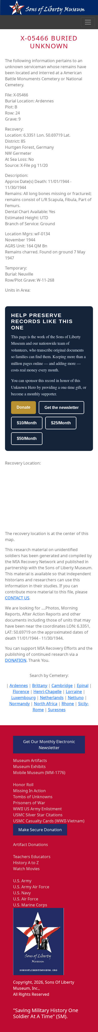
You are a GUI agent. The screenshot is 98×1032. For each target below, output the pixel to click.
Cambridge (62, 685)
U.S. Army (22, 881)
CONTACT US (17, 598)
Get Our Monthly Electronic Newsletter (49, 744)
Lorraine (74, 691)
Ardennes (19, 685)
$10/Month (27, 423)
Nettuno (76, 697)
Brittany (39, 685)
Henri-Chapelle (47, 691)
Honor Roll (23, 784)
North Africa (45, 703)
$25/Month (61, 423)
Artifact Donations (30, 844)
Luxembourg (23, 697)
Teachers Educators (32, 856)
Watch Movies (26, 868)
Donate (23, 407)
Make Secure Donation (40, 829)
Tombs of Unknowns (33, 796)
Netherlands (52, 697)
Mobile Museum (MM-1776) (39, 772)
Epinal (82, 685)
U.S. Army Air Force (31, 887)
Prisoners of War (29, 803)
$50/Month (27, 438)
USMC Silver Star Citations (38, 815)
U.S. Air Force (25, 899)
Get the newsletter (61, 407)
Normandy (19, 703)
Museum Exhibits (29, 766)
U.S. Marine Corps (30, 905)
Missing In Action (29, 790)
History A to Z (26, 862)
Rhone (68, 703)
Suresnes (57, 709)
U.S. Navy (22, 893)
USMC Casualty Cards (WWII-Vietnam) (48, 821)
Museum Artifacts (30, 760)
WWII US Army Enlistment (37, 809)
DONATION (15, 660)
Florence (21, 691)
